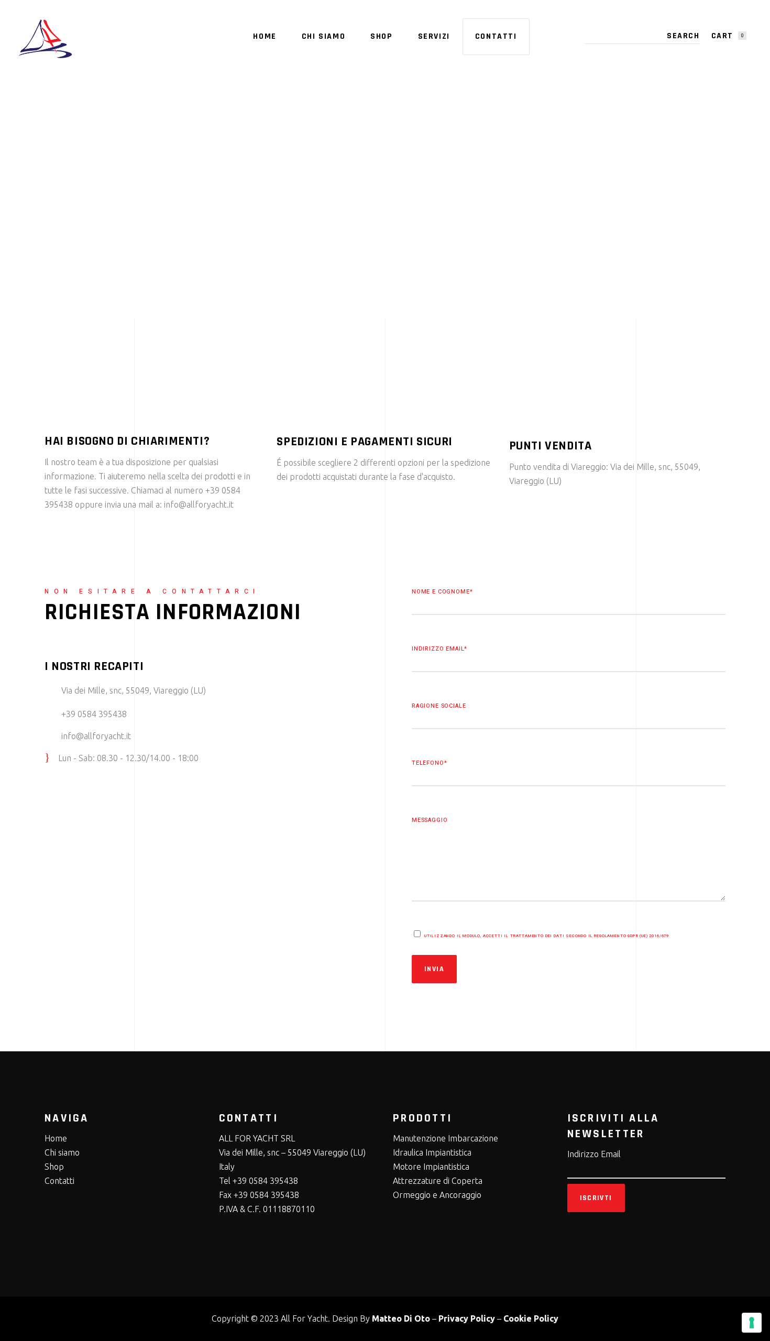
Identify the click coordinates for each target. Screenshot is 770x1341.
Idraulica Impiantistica (432, 1152)
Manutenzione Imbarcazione (445, 1138)
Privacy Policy (466, 1318)
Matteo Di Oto (401, 1318)
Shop (54, 1166)
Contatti (59, 1180)
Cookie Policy (530, 1318)
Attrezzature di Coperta (437, 1180)
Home (56, 1138)
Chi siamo (62, 1152)
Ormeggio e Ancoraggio (437, 1195)
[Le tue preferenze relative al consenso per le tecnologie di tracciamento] (752, 1323)
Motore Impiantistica (431, 1166)
